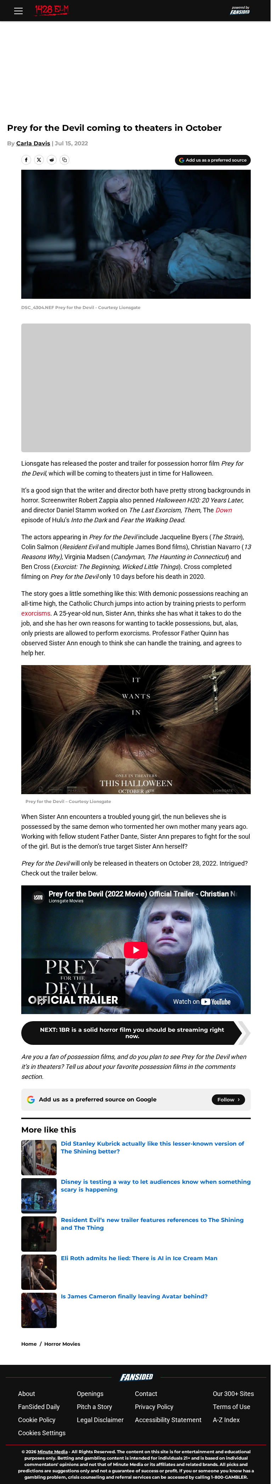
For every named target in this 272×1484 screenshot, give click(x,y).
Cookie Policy (37, 1420)
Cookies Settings (42, 1433)
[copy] (64, 160)
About (26, 1393)
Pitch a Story (94, 1406)
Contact (146, 1393)
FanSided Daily (39, 1406)
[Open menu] (18, 10)
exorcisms (35, 613)
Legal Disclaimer (100, 1420)
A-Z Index (226, 1420)
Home (29, 1344)
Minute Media (53, 1451)
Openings (90, 1393)
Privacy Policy (154, 1406)
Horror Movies (62, 1344)
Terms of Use (231, 1406)
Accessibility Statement (168, 1420)
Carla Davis (33, 143)
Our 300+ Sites (233, 1393)
